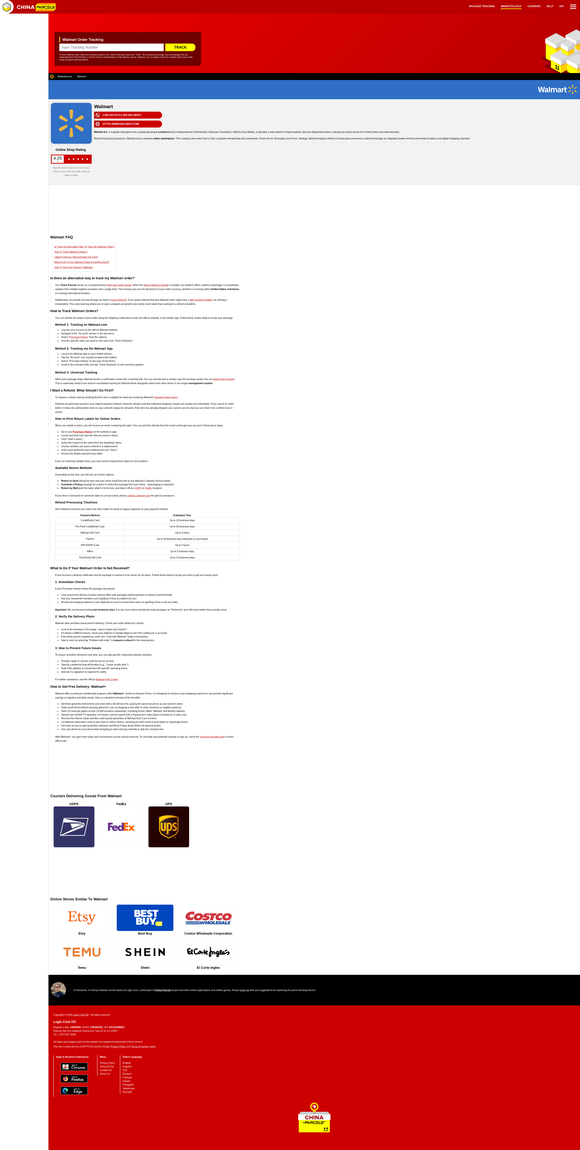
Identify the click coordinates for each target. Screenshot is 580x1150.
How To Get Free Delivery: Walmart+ (73, 267)
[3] (78, 159)
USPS (138, 488)
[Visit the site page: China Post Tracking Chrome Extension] (74, 1067)
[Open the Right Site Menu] (573, 7)
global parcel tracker (223, 379)
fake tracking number (201, 300)
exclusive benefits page (212, 737)
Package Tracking (482, 6)
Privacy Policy (118, 1046)
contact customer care (139, 495)
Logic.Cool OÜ (81, 1015)
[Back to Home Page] (52, 76)
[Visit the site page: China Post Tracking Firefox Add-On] (74, 1079)
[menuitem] (482, 7)
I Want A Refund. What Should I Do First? (76, 257)
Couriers (534, 6)
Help (550, 6)
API (561, 6)
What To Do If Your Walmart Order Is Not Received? (81, 262)
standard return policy (166, 397)
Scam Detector (119, 300)
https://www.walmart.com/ (121, 124)
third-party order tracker (119, 285)
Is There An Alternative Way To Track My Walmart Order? (84, 247)
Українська (129, 1088)
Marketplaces (511, 6)
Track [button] (180, 47)
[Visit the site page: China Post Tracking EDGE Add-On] (74, 1091)
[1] (69, 159)
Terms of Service (140, 1046)
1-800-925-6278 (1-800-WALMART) (122, 115)
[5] (87, 159)
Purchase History (78, 337)
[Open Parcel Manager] (7, 7)
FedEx (148, 488)
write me (244, 990)
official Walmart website (156, 285)
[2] (73, 159)
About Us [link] (105, 1074)
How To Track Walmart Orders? (70, 252)
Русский (127, 1092)
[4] (82, 159)
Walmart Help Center (107, 679)
